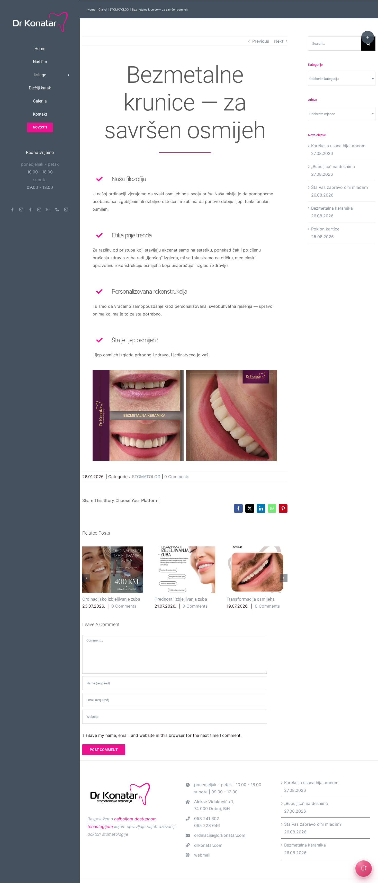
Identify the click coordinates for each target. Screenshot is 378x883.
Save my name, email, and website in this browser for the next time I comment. (164, 735)
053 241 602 (206, 818)
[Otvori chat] (363, 868)
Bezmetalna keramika (332, 208)
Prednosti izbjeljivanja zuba (185, 569)
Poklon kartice (325, 228)
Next (278, 41)
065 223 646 (207, 825)
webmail (202, 855)
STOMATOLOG (146, 476)
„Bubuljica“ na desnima (333, 166)
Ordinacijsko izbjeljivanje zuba (113, 569)
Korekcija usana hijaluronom (338, 145)
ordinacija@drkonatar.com (219, 835)
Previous (260, 41)
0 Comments (176, 476)
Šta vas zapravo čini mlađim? (339, 187)
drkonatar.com (208, 845)
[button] (86, 578)
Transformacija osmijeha (257, 569)
